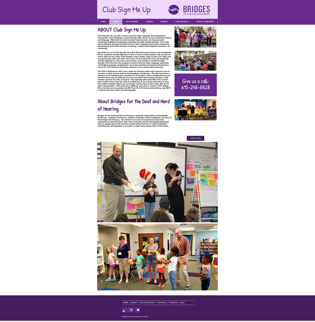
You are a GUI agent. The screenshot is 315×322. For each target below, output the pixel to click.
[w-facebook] (124, 311)
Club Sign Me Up (126, 9)
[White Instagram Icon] (131, 309)
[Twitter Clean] (138, 309)
